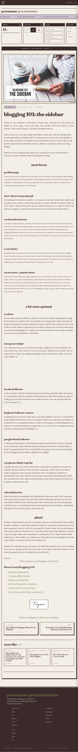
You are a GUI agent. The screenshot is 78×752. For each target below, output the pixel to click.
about (14, 733)
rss (13, 740)
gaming (14, 718)
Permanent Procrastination (32, 695)
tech (13, 722)
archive (14, 725)
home (13, 736)
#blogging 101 (10, 107)
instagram (49, 712)
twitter (49, 33)
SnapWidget (42, 350)
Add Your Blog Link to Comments (22, 584)
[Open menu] (3, 3)
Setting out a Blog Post (18, 580)
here (11, 238)
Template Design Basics (18, 572)
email (49, 41)
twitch (48, 718)
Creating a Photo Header (19, 576)
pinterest (49, 715)
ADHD (13, 712)
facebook (50, 37)
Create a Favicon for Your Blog (21, 588)
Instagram (21, 347)
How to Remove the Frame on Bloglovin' (25, 592)
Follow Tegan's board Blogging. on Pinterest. (39, 561)
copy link (50, 29)
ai (12, 715)
